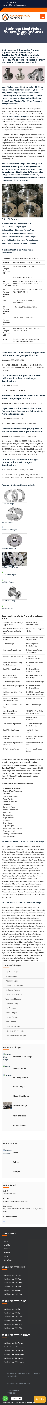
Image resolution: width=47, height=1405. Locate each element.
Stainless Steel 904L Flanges (14, 1362)
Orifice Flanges (11, 981)
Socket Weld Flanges (13, 994)
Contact (7, 1256)
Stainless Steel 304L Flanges (14, 1347)
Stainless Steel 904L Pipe (13, 1294)
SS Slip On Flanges (8, 504)
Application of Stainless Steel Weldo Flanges (19, 243)
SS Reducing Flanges (9, 601)
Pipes (15, 1153)
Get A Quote (8, 1260)
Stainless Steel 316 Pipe (12, 1287)
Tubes (16, 1162)
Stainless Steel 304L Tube (13, 1317)
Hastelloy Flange (20, 1077)
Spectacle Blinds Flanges (15, 1035)
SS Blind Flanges (7, 522)
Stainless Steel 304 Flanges (13, 1343)
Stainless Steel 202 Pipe (12, 1275)
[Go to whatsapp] (5, 1398)
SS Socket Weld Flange (10, 567)
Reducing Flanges (12, 990)
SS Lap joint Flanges (9, 575)
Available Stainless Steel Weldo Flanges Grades (20, 240)
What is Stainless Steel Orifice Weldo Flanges (19, 237)
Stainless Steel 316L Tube (13, 1324)
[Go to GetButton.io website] (5, 1402)
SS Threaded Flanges (9, 548)
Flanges (16, 1171)
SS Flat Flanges (7, 608)
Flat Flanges (10, 1008)
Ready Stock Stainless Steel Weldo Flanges (18, 233)
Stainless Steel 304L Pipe (13, 1283)
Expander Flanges (12, 1026)
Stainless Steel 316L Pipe (12, 1290)
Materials (7, 1253)
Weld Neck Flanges (13, 999)
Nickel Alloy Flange (21, 1096)
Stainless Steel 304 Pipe (12, 1279)
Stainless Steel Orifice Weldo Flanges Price (18, 230)
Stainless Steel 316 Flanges (13, 1351)
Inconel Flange (19, 1068)
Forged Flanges (11, 1017)
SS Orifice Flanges (8, 582)
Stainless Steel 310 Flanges (13, 1358)
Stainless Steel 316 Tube (12, 1320)
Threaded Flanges (12, 1004)
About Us (7, 1245)
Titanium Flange (20, 1105)
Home (6, 1241)
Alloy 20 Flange (19, 1116)
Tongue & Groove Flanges (15, 1031)
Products (7, 1249)
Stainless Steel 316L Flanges (14, 1354)
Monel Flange (19, 1087)
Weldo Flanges (11, 1013)
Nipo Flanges (10, 1022)
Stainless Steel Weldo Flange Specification (18, 223)
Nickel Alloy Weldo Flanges (17, 117)
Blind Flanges (11, 976)
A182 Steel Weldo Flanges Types (14, 227)
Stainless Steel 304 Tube (12, 1313)
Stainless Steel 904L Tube (13, 1328)
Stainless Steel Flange (22, 1056)
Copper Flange (19, 1125)
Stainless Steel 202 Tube (12, 1309)
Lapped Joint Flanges (14, 985)
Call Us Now (40, 1399)
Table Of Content (10, 219)
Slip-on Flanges (11, 972)
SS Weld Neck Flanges (9, 530)
